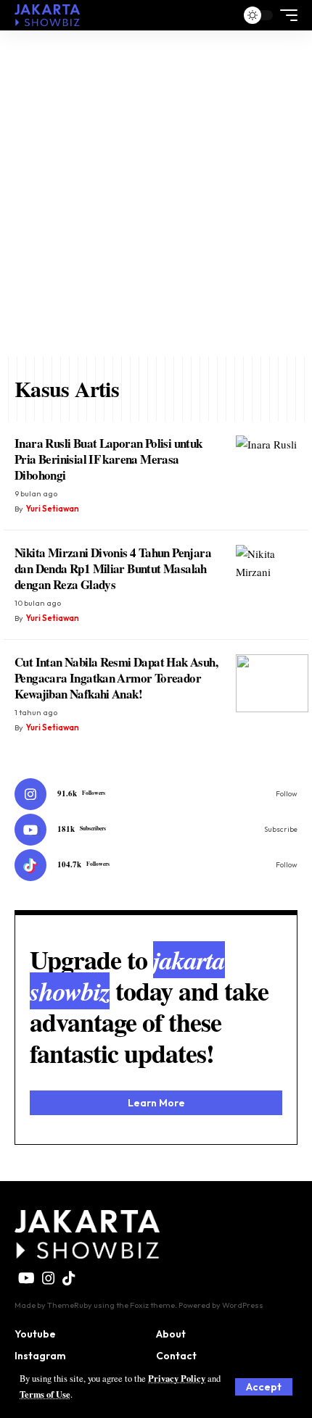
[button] (263, 1387)
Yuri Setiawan (52, 509)
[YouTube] (26, 1278)
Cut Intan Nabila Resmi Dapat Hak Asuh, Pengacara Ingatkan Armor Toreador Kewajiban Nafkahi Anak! (116, 678)
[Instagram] (156, 794)
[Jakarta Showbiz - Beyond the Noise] (47, 15)
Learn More (156, 1102)
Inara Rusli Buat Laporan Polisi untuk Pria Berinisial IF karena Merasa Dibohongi (108, 459)
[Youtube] (156, 830)
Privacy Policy (176, 1378)
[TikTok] (69, 1278)
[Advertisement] (156, 193)
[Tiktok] (156, 865)
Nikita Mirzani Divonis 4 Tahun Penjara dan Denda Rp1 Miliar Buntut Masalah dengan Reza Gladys (113, 568)
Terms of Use (45, 1394)
